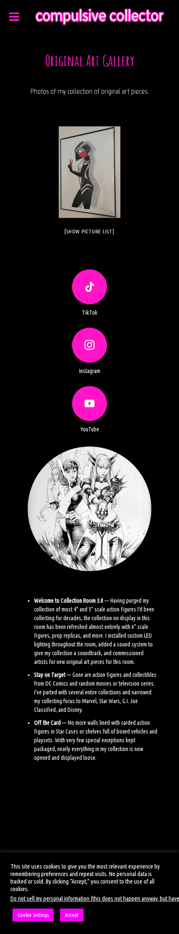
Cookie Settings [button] (33, 915)
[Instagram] (89, 345)
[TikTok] (89, 286)
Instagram (89, 371)
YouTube (89, 429)
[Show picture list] (89, 231)
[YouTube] (89, 403)
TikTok (89, 312)
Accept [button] (72, 915)
